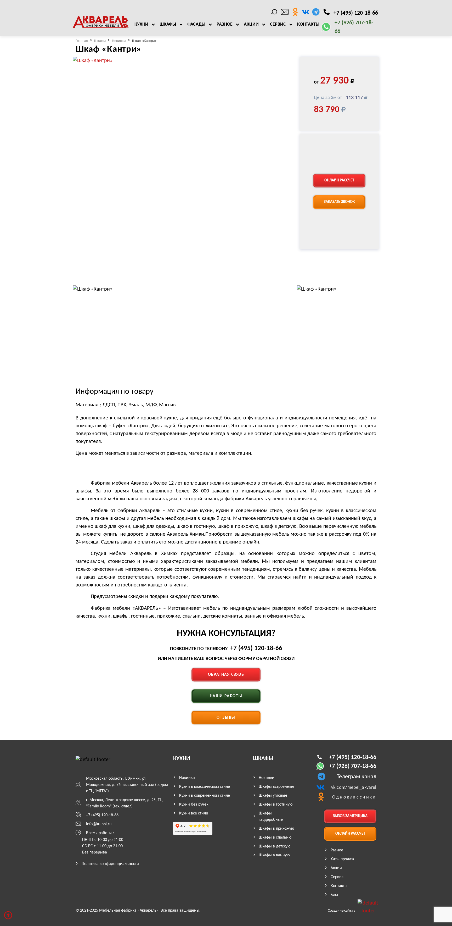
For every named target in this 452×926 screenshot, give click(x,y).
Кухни (141, 24)
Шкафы (168, 24)
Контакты (308, 24)
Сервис (278, 24)
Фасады (196, 24)
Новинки (119, 41)
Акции (251, 24)
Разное (225, 24)
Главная (82, 41)
